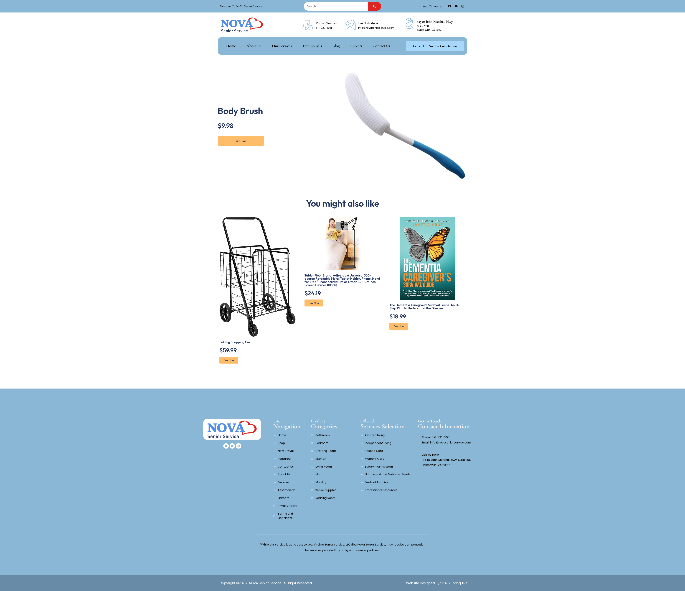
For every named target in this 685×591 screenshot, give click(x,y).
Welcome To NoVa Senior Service (240, 6)
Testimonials (312, 46)
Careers (356, 46)
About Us (254, 46)
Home (231, 46)
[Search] (374, 6)
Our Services (282, 46)
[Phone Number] (307, 25)
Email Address (368, 23)
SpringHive (458, 583)
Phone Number (326, 23)
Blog (336, 46)
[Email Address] (350, 25)
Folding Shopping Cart (235, 342)
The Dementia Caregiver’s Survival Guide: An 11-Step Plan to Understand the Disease (424, 306)
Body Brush (240, 110)
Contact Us (381, 46)
